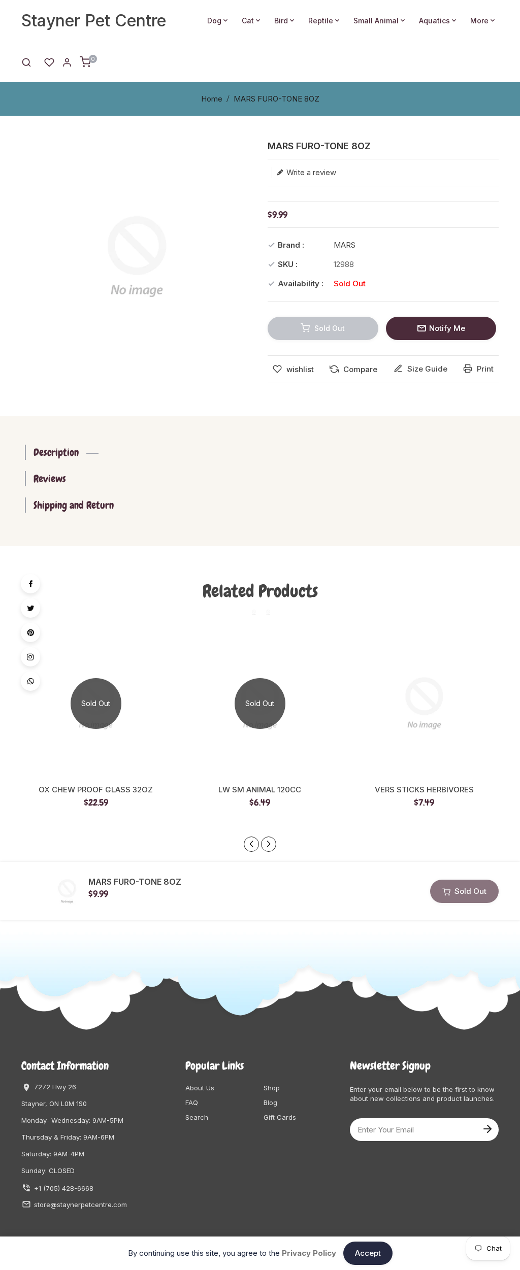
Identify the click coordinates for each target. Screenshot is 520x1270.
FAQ (191, 1102)
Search (196, 1117)
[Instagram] (30, 656)
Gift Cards (280, 1117)
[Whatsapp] (30, 681)
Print (484, 369)
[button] (268, 844)
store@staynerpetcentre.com (80, 1204)
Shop (272, 1088)
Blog (270, 1102)
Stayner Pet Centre (93, 20)
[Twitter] (30, 608)
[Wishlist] (49, 61)
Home (211, 99)
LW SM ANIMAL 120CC (259, 789)
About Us (199, 1088)
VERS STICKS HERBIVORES (424, 789)
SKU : (288, 264)
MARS (344, 245)
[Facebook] (30, 583)
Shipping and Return (74, 505)
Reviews (50, 478)
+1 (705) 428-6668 (63, 1188)
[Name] (486, 1128)
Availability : (300, 283)
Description (56, 452)
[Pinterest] (30, 632)
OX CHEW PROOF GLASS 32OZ (96, 789)
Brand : (291, 245)
